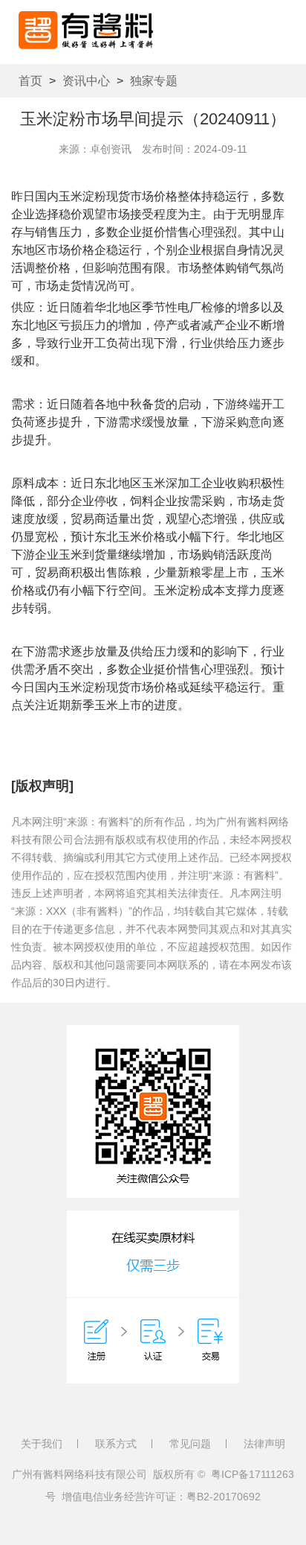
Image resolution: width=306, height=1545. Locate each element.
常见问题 (190, 1443)
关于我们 (41, 1443)
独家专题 (154, 80)
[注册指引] (153, 1297)
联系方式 (116, 1443)
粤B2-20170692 (223, 1497)
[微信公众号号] (153, 1111)
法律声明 (264, 1443)
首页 (30, 80)
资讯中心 (86, 80)
